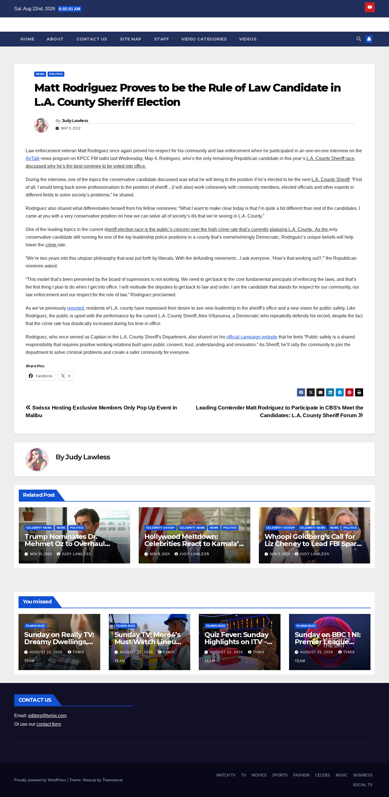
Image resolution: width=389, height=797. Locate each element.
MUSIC (342, 775)
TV (243, 775)
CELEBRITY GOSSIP (160, 527)
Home (27, 39)
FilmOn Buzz (35, 625)
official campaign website (251, 336)
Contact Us (91, 39)
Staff (161, 39)
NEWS (40, 74)
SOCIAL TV (362, 785)
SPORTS (280, 775)
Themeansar (112, 780)
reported (75, 308)
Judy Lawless (75, 120)
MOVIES (259, 775)
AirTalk (33, 158)
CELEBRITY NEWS (39, 527)
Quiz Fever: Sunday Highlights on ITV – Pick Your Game (236, 641)
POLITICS (56, 74)
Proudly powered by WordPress (40, 780)
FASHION (301, 775)
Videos (248, 39)
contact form (48, 724)
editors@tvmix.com (47, 715)
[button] (359, 38)
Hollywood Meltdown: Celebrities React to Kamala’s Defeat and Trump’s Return (193, 543)
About (55, 39)
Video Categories (204, 39)
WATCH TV (226, 775)
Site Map (131, 39)
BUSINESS (362, 775)
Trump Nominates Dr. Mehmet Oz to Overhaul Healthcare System (64, 543)
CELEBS (322, 775)
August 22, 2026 (47, 652)
